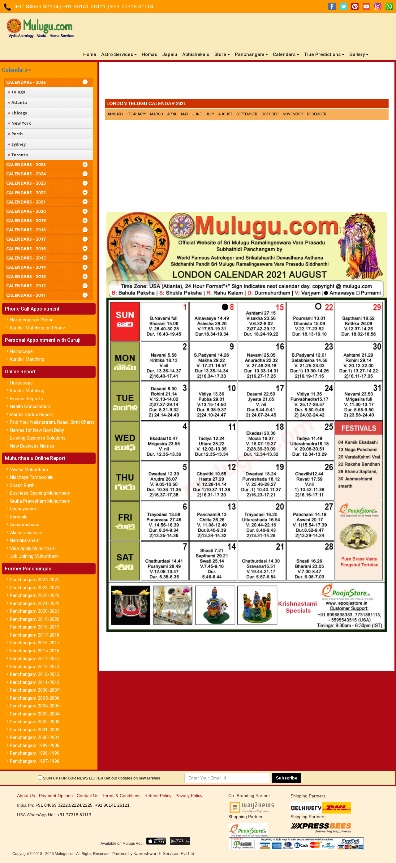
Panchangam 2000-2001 (34, 737)
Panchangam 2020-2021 (34, 611)
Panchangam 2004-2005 (34, 706)
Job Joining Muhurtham (34, 556)
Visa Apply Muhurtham (33, 548)
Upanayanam (23, 509)
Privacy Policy (188, 795)
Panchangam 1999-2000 (34, 745)
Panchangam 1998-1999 (34, 753)
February (136, 114)
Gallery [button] (357, 54)
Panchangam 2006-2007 (34, 690)
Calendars (14, 70)
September (246, 114)
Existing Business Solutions (38, 438)
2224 (76, 805)
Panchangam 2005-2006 (34, 698)
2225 (88, 805)
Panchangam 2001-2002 (34, 729)
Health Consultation (30, 406)
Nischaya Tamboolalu (32, 477)
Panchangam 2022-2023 (34, 595)
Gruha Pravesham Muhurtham (40, 501)
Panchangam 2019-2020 (34, 619)
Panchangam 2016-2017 (34, 643)
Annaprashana (24, 524)
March (156, 114)
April (172, 114)
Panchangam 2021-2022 (34, 603)
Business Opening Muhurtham (40, 493)
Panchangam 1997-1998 (34, 761)
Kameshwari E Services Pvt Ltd (163, 853)
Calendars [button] (284, 54)
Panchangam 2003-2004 (34, 714)
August (225, 114)
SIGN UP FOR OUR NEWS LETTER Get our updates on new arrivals (101, 778)
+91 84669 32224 (37, 6)
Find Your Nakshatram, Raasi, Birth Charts (52, 422)
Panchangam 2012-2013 (34, 674)
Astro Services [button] (117, 54)
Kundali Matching (27, 359)
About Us (26, 795)
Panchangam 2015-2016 (34, 651)
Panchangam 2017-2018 (34, 635)
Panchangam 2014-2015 (34, 658)
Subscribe (286, 777)
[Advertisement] (246, 82)
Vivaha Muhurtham (29, 469)
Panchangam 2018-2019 (34, 627)
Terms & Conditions (121, 795)
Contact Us (87, 795)
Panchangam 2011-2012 (34, 682)
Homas (149, 54)
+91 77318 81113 (131, 6)
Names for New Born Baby (37, 430)
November (293, 114)
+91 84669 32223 (53, 805)
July (210, 114)
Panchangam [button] (249, 54)
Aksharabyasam (26, 532)
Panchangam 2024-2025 (34, 579)
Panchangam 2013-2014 (34, 666)
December (316, 114)
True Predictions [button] (322, 54)
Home (91, 54)
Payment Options (56, 795)
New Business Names (32, 446)
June (197, 114)
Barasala (19, 517)
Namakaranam (25, 540)
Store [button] (220, 54)
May (184, 114)
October (270, 114)
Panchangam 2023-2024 (34, 587)
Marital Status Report (31, 414)
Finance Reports (26, 398)
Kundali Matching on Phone (37, 328)
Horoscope (21, 351)
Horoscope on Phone (32, 320)
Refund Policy (157, 795)
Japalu (169, 54)
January (115, 114)
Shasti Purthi (23, 485)
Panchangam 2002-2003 (34, 721)
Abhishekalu (195, 54)
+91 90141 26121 (85, 6)
